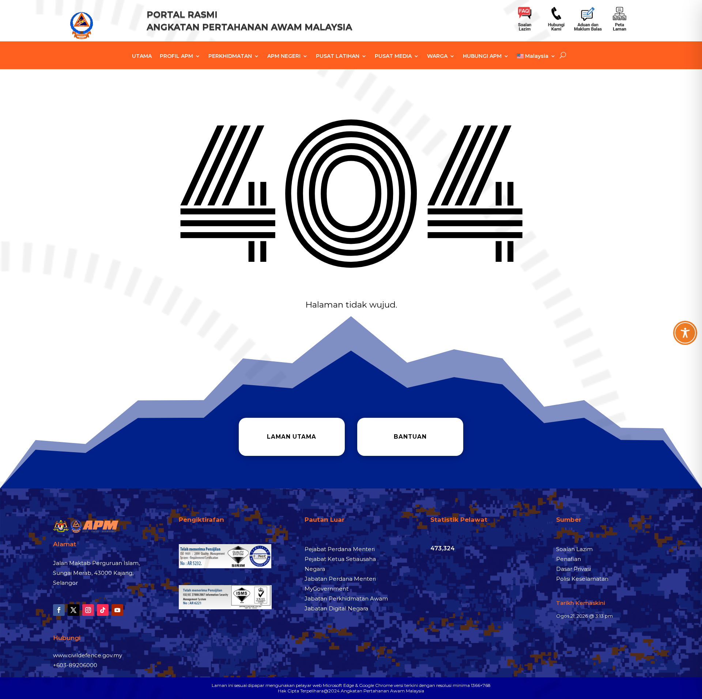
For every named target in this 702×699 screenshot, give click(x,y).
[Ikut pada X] (73, 610)
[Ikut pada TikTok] (103, 610)
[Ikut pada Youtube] (117, 610)
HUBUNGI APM (482, 56)
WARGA (437, 56)
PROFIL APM (176, 56)
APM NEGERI (284, 56)
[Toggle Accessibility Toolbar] (685, 332)
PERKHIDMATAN (230, 56)
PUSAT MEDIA (393, 56)
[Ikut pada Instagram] (88, 610)
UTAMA (142, 56)
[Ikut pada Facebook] (59, 610)
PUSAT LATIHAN (337, 56)
